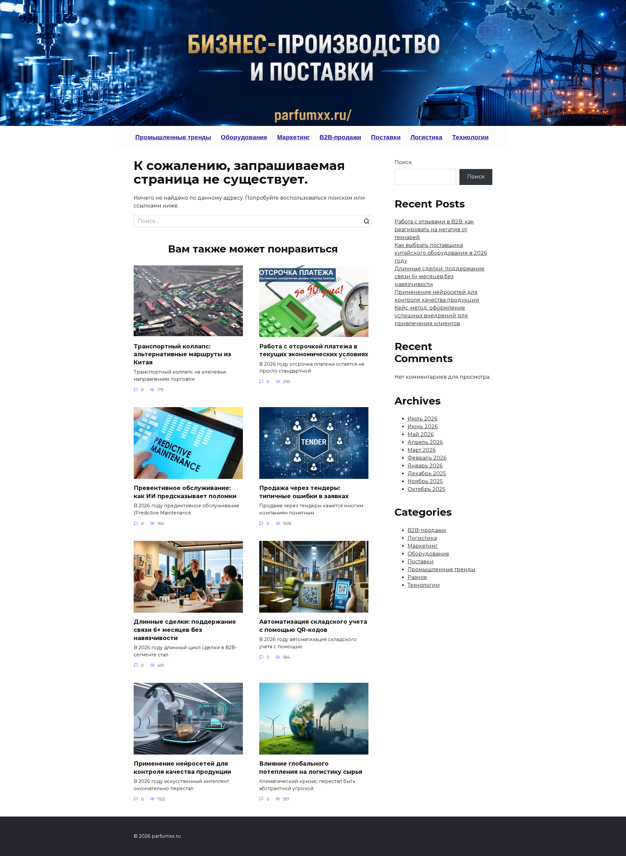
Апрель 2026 (425, 442)
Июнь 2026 (423, 426)
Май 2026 (421, 434)
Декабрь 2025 (427, 473)
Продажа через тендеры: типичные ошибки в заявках (304, 491)
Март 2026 (422, 450)
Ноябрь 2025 (425, 481)
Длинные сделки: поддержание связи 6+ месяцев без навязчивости (185, 629)
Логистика (426, 137)
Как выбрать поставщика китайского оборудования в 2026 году (441, 253)
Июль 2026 (422, 419)
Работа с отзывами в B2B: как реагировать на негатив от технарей (434, 229)
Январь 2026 (425, 466)
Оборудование (244, 137)
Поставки (386, 137)
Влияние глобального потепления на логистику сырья (310, 767)
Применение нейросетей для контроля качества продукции (182, 767)
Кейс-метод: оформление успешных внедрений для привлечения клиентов (431, 316)
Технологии (470, 137)
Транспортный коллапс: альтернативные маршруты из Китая (182, 354)
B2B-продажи (340, 137)
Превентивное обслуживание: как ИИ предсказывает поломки (185, 491)
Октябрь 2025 (426, 489)
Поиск (403, 162)
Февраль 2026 (427, 458)
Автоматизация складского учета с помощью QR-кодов (313, 625)
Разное (417, 577)
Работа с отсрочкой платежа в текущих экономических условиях (313, 350)
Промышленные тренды (173, 137)
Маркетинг (293, 137)
